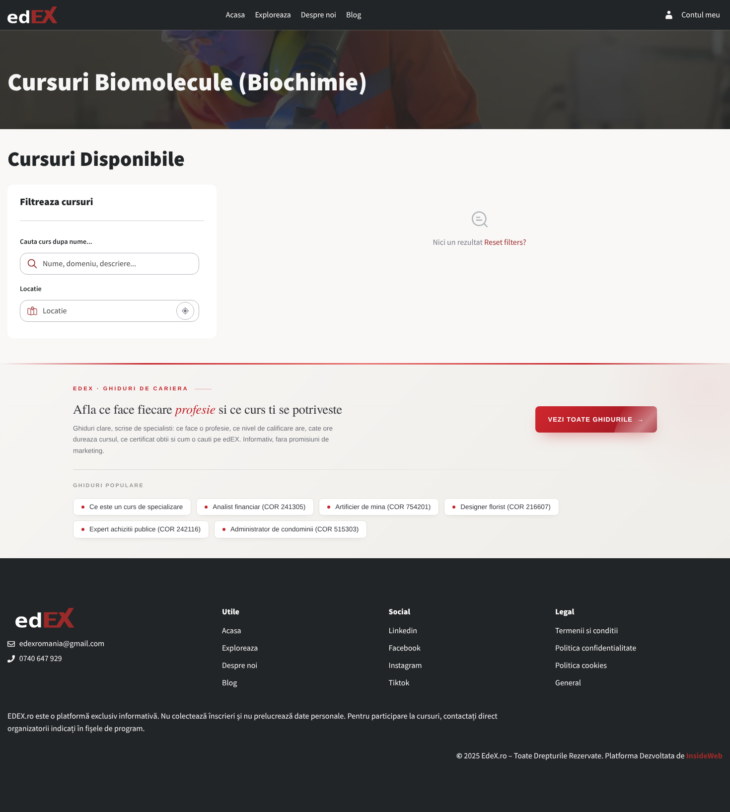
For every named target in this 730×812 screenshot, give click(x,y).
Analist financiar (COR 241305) (259, 507)
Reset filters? (505, 242)
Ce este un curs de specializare (136, 507)
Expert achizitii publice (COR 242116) (145, 529)
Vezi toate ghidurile (596, 419)
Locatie (31, 288)
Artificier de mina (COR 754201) (383, 507)
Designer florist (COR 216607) (505, 507)
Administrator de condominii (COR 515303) (294, 529)
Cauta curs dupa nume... (56, 241)
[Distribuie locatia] (185, 311)
